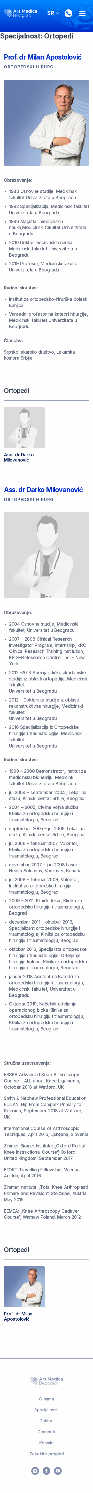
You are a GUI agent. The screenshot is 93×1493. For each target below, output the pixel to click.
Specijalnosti (46, 1409)
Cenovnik (46, 1431)
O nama (46, 1398)
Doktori (46, 1420)
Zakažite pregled (46, 1453)
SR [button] (51, 13)
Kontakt (46, 1442)
